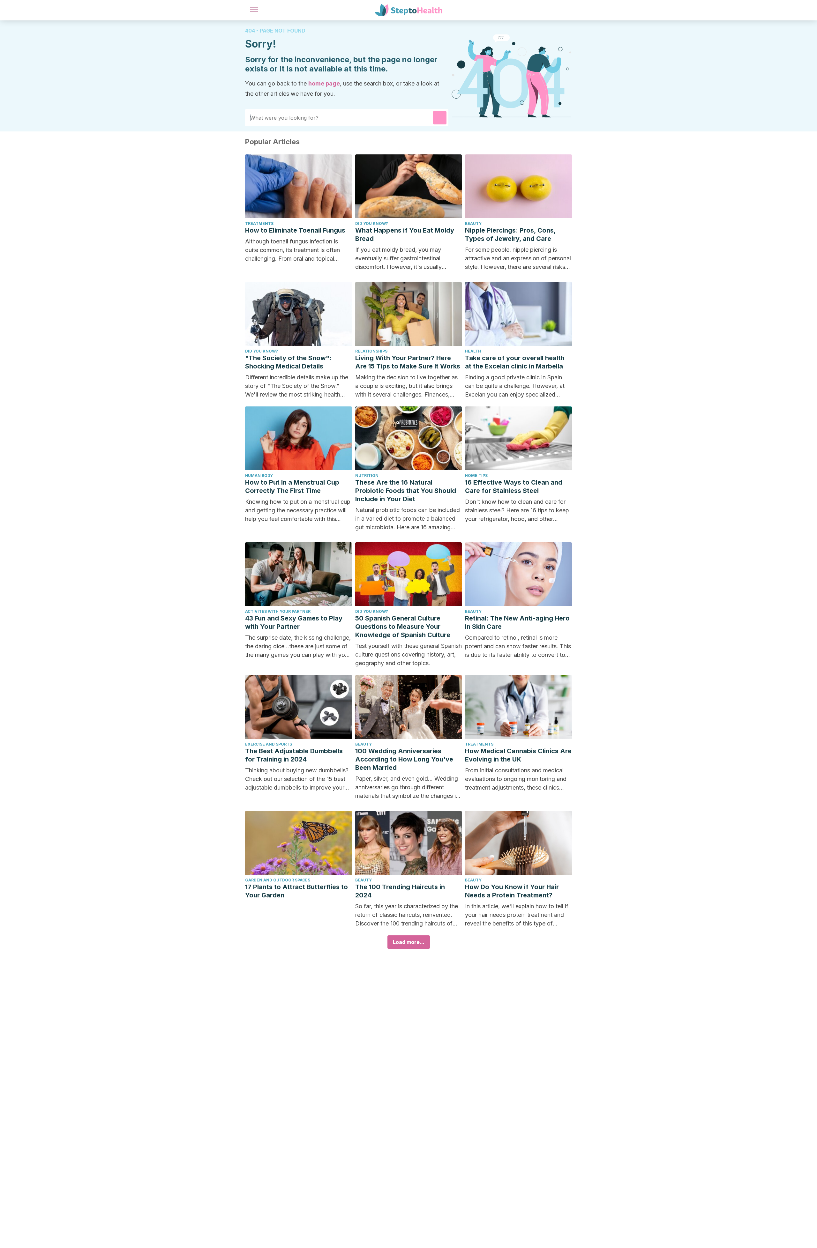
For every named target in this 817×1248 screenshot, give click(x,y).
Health (473, 351)
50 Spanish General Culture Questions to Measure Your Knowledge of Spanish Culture (402, 626)
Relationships (371, 351)
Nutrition (367, 475)
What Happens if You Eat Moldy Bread (404, 234)
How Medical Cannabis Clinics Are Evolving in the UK (518, 755)
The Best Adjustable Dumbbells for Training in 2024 (294, 755)
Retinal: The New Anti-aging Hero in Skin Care (517, 622)
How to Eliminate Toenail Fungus (295, 230)
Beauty (473, 223)
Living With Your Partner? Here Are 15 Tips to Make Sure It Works (407, 362)
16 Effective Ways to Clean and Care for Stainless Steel (513, 486)
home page (324, 83)
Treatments (259, 223)
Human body (259, 475)
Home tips (476, 475)
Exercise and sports (268, 744)
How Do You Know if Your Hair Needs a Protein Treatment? (512, 891)
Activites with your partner (278, 611)
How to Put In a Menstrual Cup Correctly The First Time (292, 486)
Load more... (408, 942)
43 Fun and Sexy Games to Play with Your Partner (293, 622)
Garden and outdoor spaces (277, 880)
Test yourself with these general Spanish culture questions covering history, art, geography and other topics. (408, 654)
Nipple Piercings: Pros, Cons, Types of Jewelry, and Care (510, 234)
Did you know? (371, 223)
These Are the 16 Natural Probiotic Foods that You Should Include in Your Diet (405, 491)
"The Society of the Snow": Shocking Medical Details (288, 362)
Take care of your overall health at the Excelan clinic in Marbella (515, 362)
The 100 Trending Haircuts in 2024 (400, 891)
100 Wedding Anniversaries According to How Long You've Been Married (404, 759)
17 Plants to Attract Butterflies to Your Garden (296, 891)
